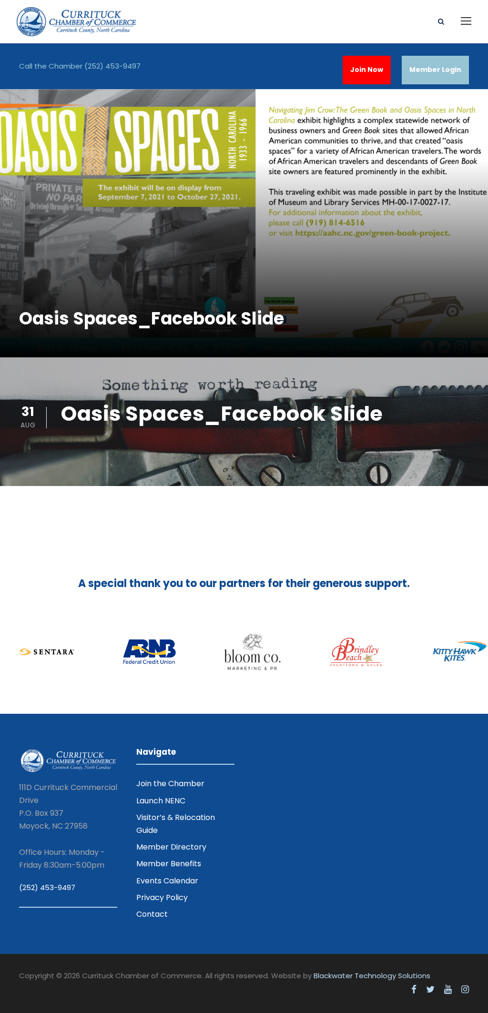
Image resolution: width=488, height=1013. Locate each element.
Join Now (366, 69)
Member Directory (171, 846)
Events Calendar (167, 880)
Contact (152, 914)
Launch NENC (160, 800)
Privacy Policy (162, 897)
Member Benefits (168, 863)
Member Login (435, 69)
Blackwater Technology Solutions (372, 976)
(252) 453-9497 (112, 66)
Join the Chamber (170, 783)
